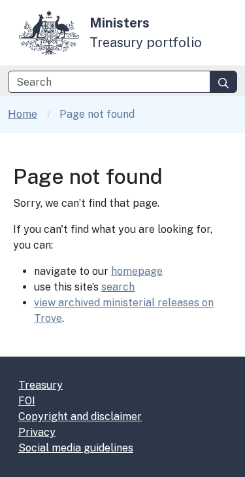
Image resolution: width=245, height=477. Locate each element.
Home (22, 114)
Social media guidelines (75, 448)
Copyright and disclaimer (80, 416)
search (118, 287)
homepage (137, 271)
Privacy (37, 432)
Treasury (40, 385)
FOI (26, 401)
